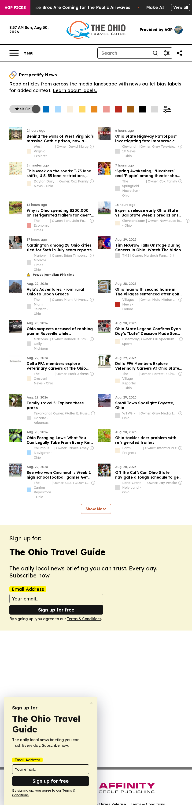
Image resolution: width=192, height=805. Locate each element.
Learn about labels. (75, 90)
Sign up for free (56, 610)
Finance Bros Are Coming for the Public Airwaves (77, 7)
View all (180, 7)
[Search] (155, 53)
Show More (96, 509)
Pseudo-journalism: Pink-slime (53, 274)
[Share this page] (179, 53)
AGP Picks (15, 7)
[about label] (29, 151)
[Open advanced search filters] (166, 53)
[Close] (91, 703)
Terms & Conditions (84, 618)
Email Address (28, 589)
